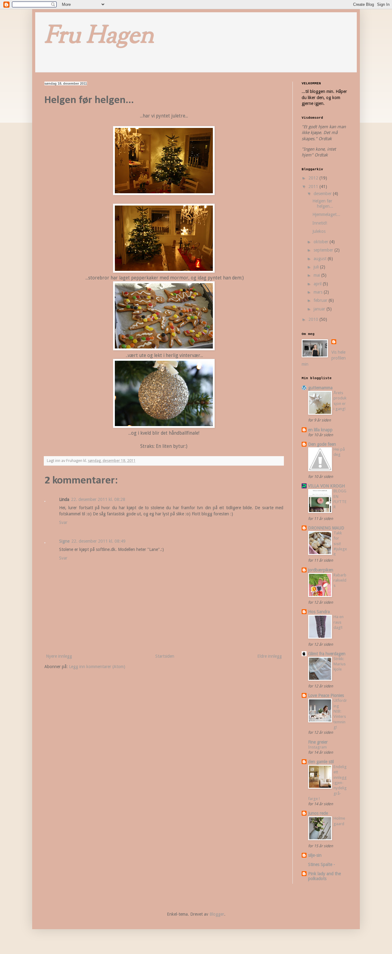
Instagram (317, 747)
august (321, 258)
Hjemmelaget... (326, 214)
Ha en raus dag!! (339, 622)
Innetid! (319, 223)
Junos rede (318, 813)
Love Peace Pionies (326, 695)
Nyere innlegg (59, 656)
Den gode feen (322, 444)
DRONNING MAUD (326, 527)
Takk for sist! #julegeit (340, 543)
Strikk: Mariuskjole (340, 664)
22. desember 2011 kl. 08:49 (98, 541)
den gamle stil (321, 761)
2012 (313, 177)
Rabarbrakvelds (340, 580)
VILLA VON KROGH (326, 485)
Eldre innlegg (269, 656)
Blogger (216, 914)
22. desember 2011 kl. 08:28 (98, 499)
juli (317, 266)
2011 (313, 186)
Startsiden (164, 656)
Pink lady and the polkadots (324, 876)
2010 (313, 319)
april (318, 283)
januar (320, 308)
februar (321, 300)
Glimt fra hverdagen (326, 653)
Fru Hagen (99, 36)
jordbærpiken (320, 569)
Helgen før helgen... (322, 203)
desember (323, 193)
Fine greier (318, 742)
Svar (63, 522)
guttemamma (320, 387)
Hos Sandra (319, 611)
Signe (64, 541)
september (324, 250)
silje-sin (315, 855)
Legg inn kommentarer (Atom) (97, 666)
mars (319, 292)
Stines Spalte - (321, 864)
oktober (322, 241)
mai (317, 275)
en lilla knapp (320, 429)
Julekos (319, 231)
